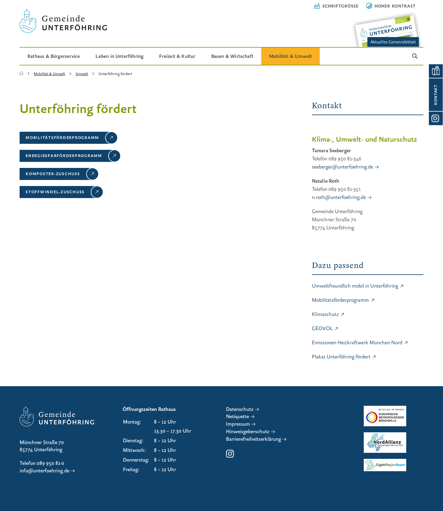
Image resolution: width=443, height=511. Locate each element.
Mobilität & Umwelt (290, 56)
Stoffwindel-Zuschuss (55, 191)
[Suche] (414, 56)
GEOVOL (322, 328)
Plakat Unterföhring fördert (341, 357)
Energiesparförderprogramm (64, 155)
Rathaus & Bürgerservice (53, 56)
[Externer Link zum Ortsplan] (435, 71)
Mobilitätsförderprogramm (62, 137)
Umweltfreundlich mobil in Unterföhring (355, 286)
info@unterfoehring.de (44, 471)
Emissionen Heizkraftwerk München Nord (357, 342)
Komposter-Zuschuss (53, 173)
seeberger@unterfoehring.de (342, 167)
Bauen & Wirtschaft (232, 56)
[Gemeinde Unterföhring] (21, 73)
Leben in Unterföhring (119, 56)
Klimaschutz (325, 314)
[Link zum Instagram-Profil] (435, 118)
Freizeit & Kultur (177, 56)
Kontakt (436, 94)
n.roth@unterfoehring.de (339, 197)
